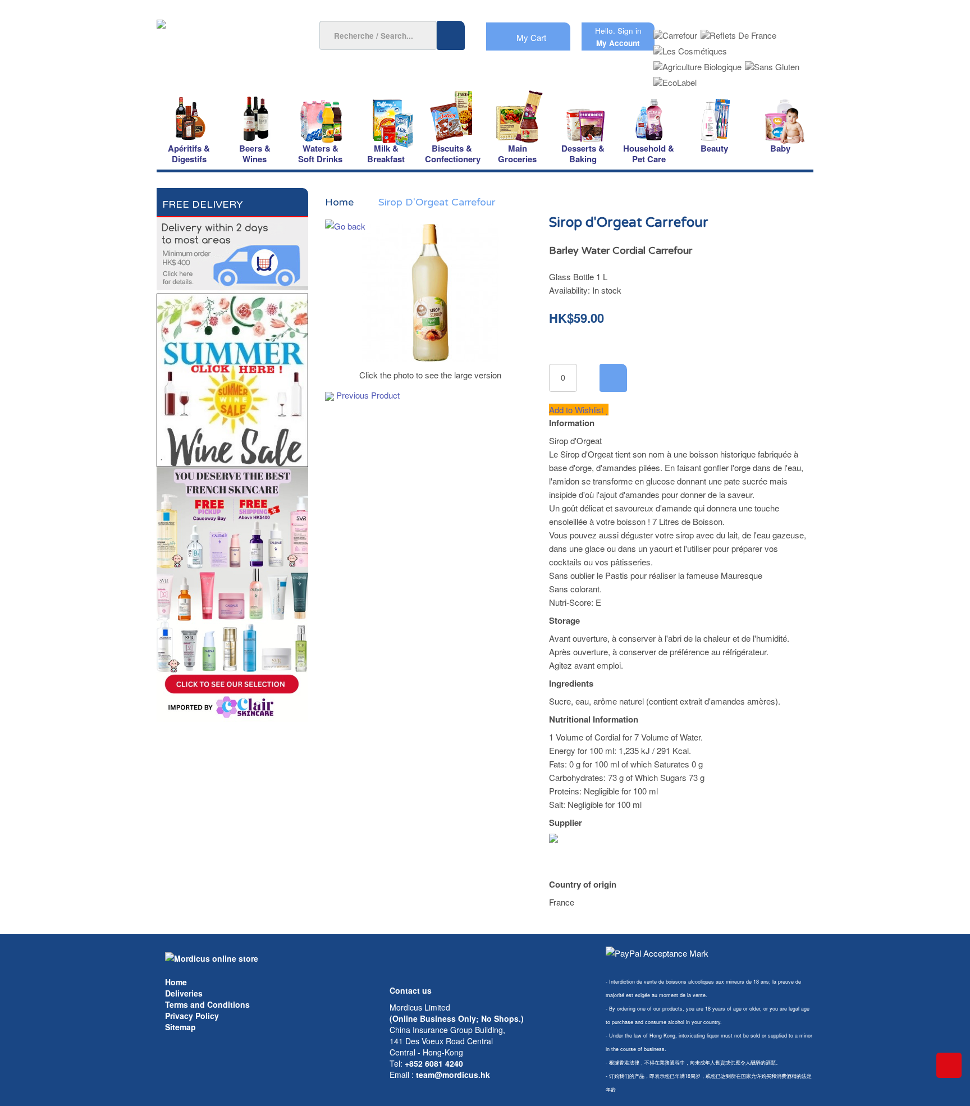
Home (176, 982)
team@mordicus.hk (453, 1074)
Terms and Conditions (207, 1004)
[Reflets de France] (738, 32)
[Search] (451, 35)
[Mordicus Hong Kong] (211, 957)
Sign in (629, 30)
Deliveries (184, 993)
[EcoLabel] (675, 79)
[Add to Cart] (613, 378)
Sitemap (180, 1026)
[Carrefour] (675, 32)
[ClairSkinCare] (232, 593)
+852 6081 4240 (434, 1063)
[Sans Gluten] (772, 63)
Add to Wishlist (577, 409)
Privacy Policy (192, 1015)
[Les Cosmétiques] (690, 47)
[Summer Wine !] (232, 377)
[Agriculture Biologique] (697, 63)
